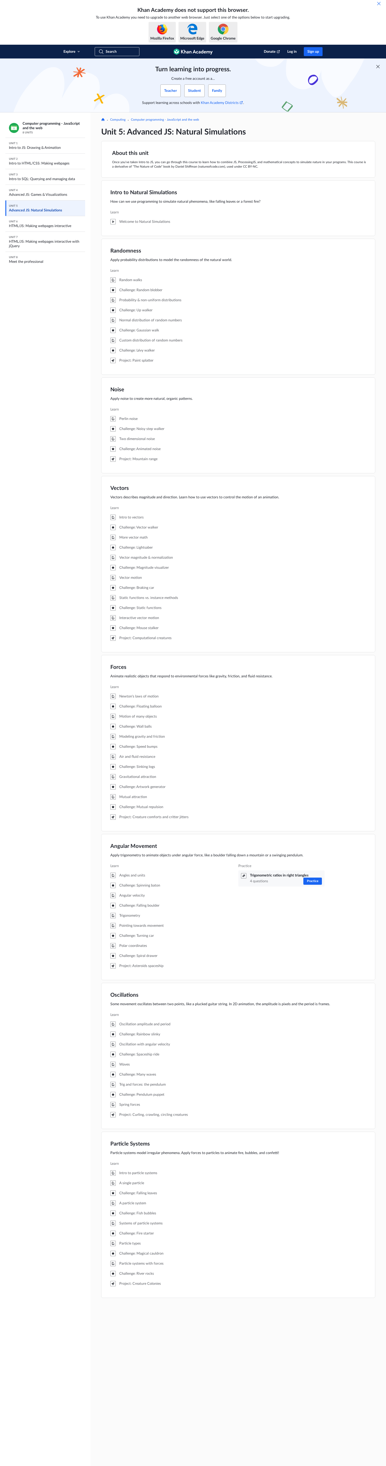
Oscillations (124, 995)
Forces (118, 667)
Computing (118, 119)
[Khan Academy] (193, 51)
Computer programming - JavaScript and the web (165, 119)
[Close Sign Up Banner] (377, 66)
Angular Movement (133, 846)
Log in (292, 51)
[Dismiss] (378, 3)
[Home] (103, 120)
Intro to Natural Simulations (143, 192)
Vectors (119, 488)
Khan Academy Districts (220, 103)
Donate (270, 51)
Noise (117, 389)
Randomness (125, 251)
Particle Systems (130, 1144)
